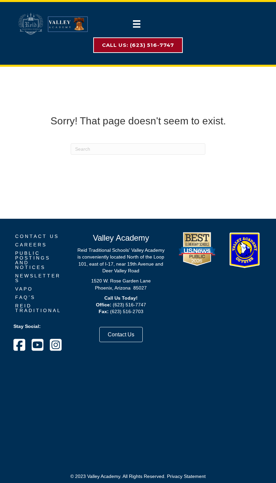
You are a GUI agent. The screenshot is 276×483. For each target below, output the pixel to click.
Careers (31, 244)
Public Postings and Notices (32, 260)
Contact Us (37, 236)
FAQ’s (25, 297)
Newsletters (38, 278)
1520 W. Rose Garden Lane (121, 280)
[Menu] (137, 24)
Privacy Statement (186, 476)
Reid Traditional (38, 308)
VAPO (24, 289)
